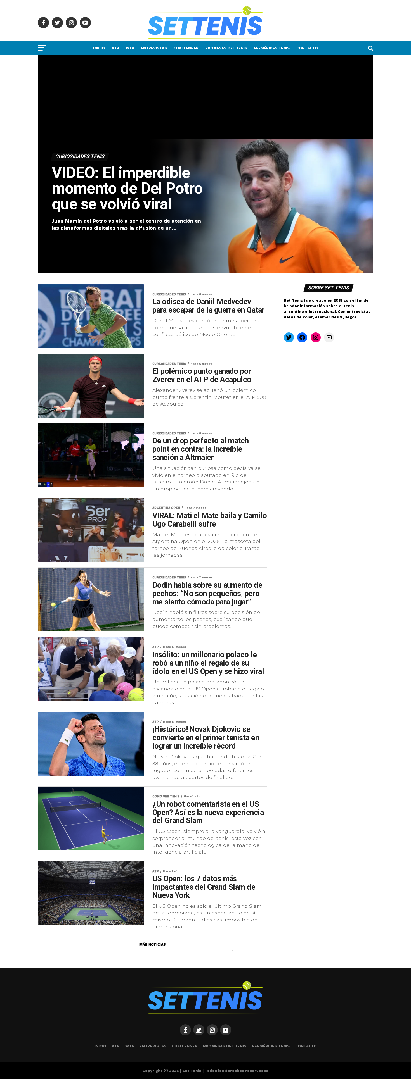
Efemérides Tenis (272, 48)
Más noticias (152, 944)
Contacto (307, 48)
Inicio (99, 48)
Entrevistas (154, 48)
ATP (115, 48)
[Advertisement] (205, 97)
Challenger (186, 48)
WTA (130, 48)
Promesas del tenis (226, 48)
